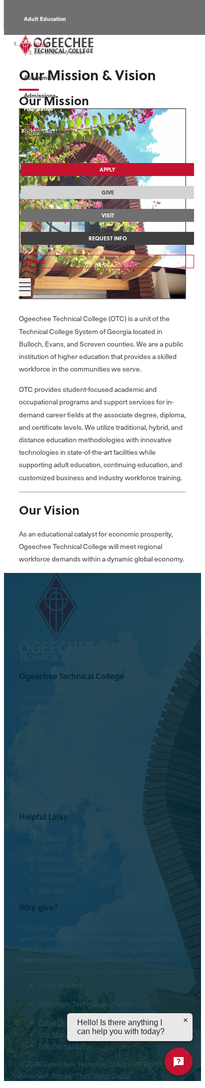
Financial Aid (42, 113)
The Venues (57, 879)
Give (108, 192)
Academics (39, 77)
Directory (53, 837)
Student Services (48, 131)
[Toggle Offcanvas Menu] (25, 287)
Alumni (33, 41)
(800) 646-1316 (42, 717)
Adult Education (45, 18)
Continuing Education (52, 63)
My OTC (34, 261)
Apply (107, 170)
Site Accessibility (64, 1045)
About (32, 149)
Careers (51, 858)
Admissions (40, 95)
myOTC (50, 847)
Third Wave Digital (103, 1075)
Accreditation (59, 868)
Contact (31, 728)
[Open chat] (179, 1062)
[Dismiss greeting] (186, 1020)
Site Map (52, 889)
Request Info (108, 238)
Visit (108, 215)
